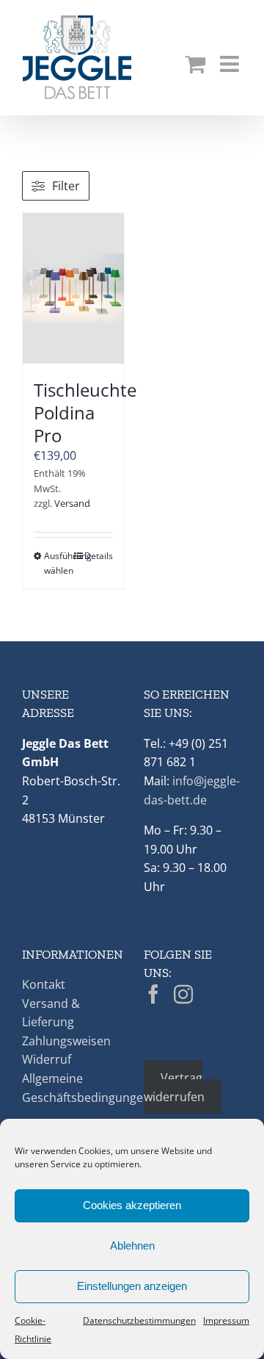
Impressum (226, 1320)
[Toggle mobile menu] (231, 64)
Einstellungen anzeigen (132, 1286)
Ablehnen (132, 1245)
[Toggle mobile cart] (195, 64)
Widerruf (46, 1059)
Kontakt (43, 984)
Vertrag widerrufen (174, 1087)
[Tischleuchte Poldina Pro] (73, 288)
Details (98, 555)
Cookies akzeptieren (132, 1205)
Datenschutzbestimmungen (139, 1320)
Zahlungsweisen (66, 1041)
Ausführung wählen (58, 562)
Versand (72, 503)
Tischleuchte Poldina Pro (85, 412)
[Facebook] (153, 993)
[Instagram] (183, 993)
